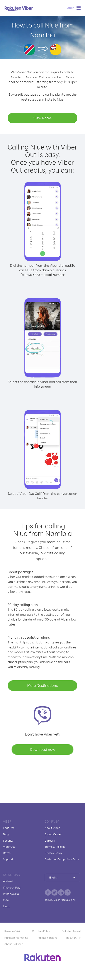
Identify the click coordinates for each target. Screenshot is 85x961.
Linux (6, 906)
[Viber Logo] (18, 8)
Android (8, 881)
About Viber (52, 828)
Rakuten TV (73, 937)
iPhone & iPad (11, 887)
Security (8, 840)
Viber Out (9, 846)
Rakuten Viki (12, 931)
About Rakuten (13, 944)
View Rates (42, 118)
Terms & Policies (55, 846)
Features (8, 828)
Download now (42, 749)
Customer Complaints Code (62, 859)
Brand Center (53, 834)
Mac (6, 900)
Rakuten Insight (47, 937)
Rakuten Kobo (40, 931)
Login (70, 7)
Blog (6, 834)
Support (8, 859)
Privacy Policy (53, 853)
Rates (6, 853)
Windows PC (11, 894)
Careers (50, 840)
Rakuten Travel (71, 931)
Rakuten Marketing (16, 937)
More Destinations (42, 685)
